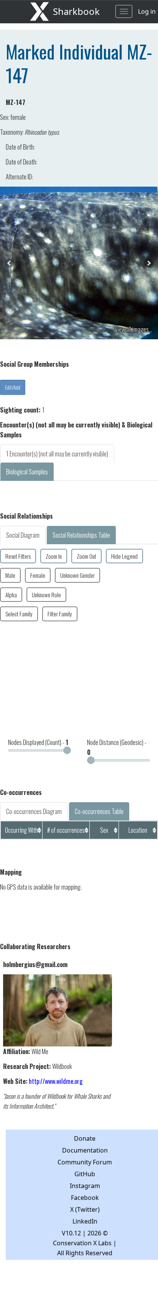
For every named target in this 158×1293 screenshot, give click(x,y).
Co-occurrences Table (99, 811)
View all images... (133, 329)
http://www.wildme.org (55, 1081)
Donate (84, 1138)
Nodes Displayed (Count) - (38, 742)
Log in (147, 11)
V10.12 (71, 1233)
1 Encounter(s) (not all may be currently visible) (57, 453)
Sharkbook (76, 11)
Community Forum (85, 1162)
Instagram (85, 1186)
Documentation (85, 1150)
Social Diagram (23, 535)
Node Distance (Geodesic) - (116, 747)
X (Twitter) (85, 1209)
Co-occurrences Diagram (34, 811)
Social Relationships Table (81, 535)
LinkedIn (84, 1221)
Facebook (85, 1197)
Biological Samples (27, 471)
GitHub (84, 1174)
